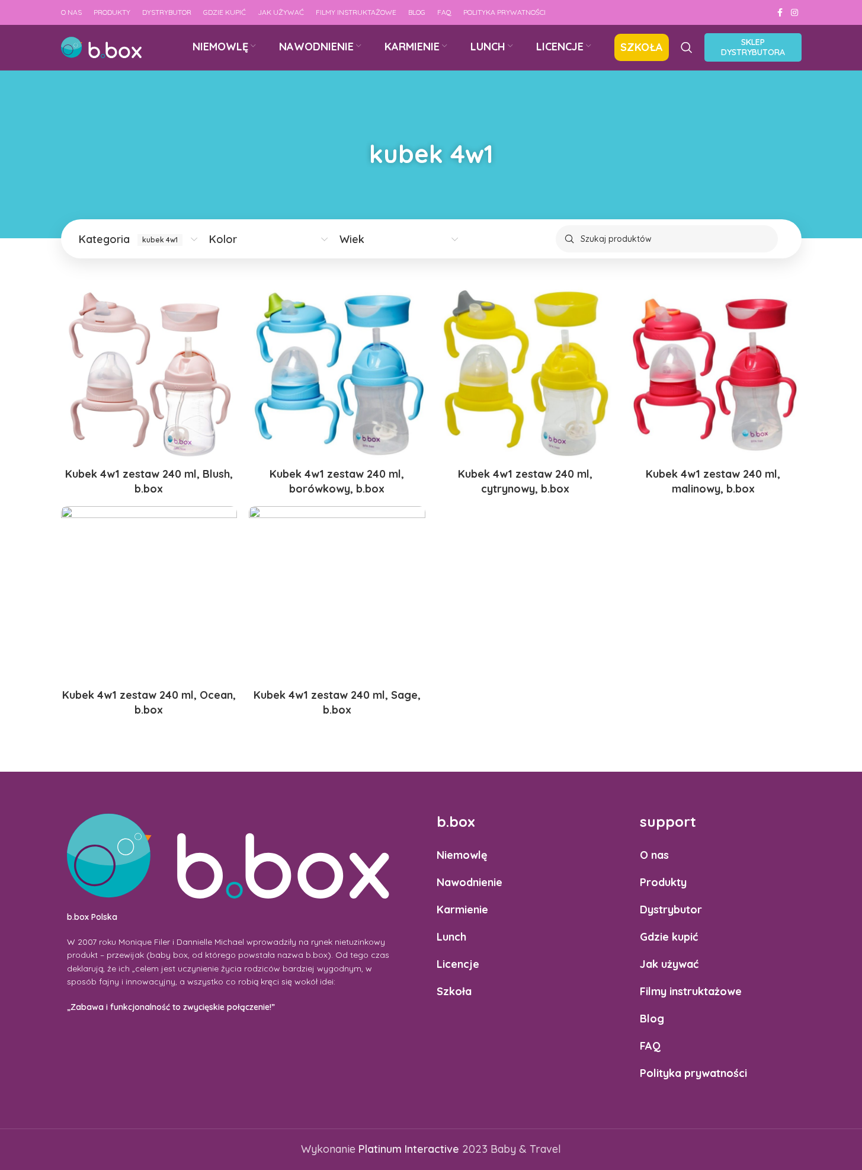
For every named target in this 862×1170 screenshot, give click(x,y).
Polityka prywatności (693, 1073)
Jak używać (669, 964)
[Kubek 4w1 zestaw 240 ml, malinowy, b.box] (713, 373)
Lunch (451, 937)
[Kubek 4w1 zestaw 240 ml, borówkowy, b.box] (337, 373)
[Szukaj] (686, 47)
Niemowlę (462, 855)
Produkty (663, 882)
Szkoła (454, 991)
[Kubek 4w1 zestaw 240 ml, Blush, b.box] (149, 373)
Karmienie (462, 909)
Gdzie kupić (669, 937)
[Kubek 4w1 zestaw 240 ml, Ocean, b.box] (149, 594)
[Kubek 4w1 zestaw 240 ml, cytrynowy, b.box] (525, 373)
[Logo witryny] (101, 46)
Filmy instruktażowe (691, 991)
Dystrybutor (671, 909)
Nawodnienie (469, 882)
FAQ (650, 1046)
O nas (654, 855)
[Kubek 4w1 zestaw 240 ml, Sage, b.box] (337, 594)
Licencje (458, 964)
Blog (652, 1018)
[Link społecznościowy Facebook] (780, 13)
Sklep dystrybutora (753, 47)
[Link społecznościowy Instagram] (794, 13)
